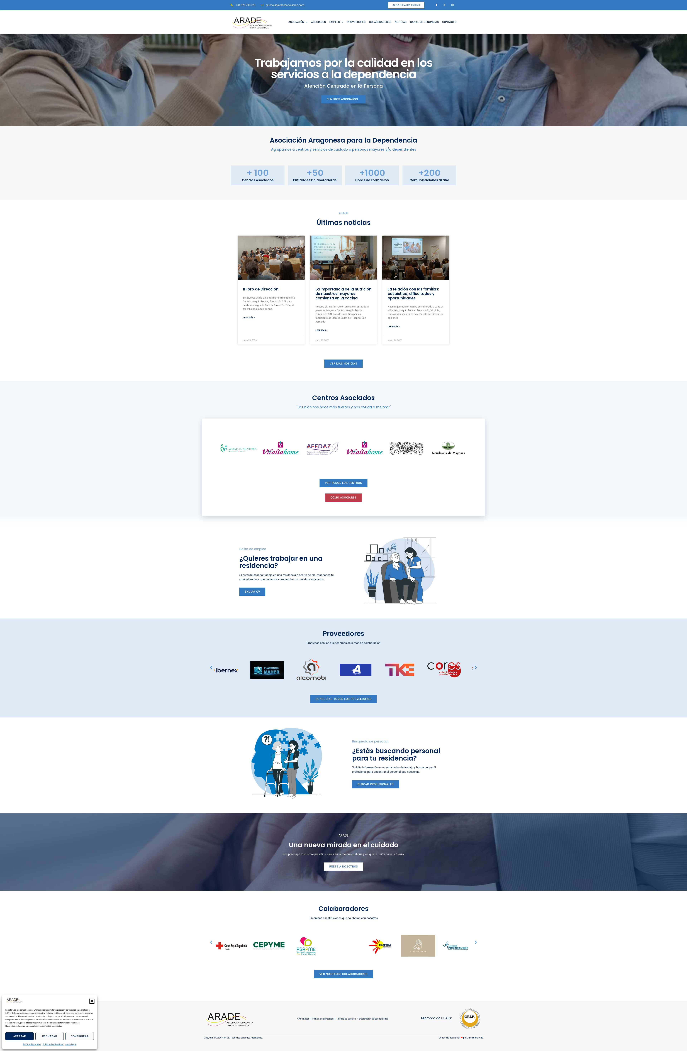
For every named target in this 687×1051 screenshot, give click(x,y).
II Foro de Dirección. (261, 289)
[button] (92, 1001)
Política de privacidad (53, 1044)
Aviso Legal (70, 1044)
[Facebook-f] (436, 5)
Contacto (449, 22)
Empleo (334, 22)
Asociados (318, 22)
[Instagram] (453, 5)
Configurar (79, 1036)
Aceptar (19, 1036)
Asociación (296, 22)
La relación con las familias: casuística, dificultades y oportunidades (413, 294)
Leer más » (249, 317)
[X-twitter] (444, 5)
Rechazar (49, 1036)
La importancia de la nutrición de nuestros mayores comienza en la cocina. (343, 294)
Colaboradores (380, 22)
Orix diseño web (475, 1037)
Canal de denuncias (424, 22)
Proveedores (356, 22)
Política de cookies (32, 1044)
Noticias (400, 22)
